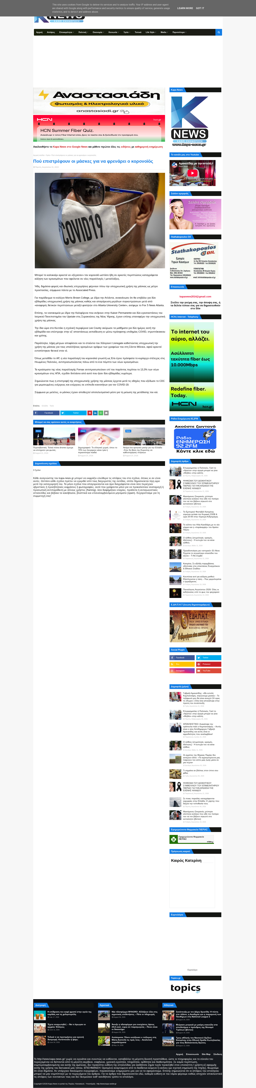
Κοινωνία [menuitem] (113, 32)
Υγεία (48, 155)
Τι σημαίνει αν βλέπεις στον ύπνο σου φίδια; (200, 771)
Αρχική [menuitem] (39, 32)
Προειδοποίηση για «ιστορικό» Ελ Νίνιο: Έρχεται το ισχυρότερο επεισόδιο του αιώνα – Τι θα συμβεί (201, 553)
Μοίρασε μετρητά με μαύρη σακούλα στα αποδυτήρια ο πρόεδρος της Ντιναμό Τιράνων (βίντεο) (197, 1027)
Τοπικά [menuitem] (138, 32)
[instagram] (182, 670)
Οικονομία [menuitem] (97, 32)
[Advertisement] (128, 58)
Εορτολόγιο (192, 970)
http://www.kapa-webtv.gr (106, 1084)
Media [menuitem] (163, 32)
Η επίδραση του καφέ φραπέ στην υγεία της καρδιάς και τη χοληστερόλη (70, 1013)
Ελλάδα (45, 406)
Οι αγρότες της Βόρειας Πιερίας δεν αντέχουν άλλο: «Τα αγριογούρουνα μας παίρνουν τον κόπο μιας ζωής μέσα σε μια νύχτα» (201, 759)
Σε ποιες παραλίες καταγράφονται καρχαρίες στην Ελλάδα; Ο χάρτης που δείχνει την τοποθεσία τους (201, 801)
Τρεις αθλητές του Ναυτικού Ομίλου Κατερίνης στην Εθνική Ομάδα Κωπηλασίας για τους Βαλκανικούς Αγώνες (198, 1040)
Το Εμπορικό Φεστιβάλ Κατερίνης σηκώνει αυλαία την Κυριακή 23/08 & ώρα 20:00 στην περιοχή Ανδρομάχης (200, 514)
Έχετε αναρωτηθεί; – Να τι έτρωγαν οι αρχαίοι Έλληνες (67, 1025)
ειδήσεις (126, 146)
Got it (200, 8)
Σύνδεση (217, 1054)
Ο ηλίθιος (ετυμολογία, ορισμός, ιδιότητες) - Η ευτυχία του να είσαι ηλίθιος (198, 540)
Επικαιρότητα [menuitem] (65, 32)
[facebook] (182, 657)
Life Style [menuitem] (150, 32)
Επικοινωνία (192, 1054)
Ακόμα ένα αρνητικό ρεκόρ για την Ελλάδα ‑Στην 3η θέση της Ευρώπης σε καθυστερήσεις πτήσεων (142, 450)
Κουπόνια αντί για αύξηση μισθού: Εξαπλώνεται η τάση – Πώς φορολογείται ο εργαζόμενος (202, 579)
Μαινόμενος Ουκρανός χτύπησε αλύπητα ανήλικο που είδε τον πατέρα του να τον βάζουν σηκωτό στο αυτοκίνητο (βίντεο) (201, 500)
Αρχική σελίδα (38, 155)
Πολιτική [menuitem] (82, 32)
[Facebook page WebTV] (208, 677)
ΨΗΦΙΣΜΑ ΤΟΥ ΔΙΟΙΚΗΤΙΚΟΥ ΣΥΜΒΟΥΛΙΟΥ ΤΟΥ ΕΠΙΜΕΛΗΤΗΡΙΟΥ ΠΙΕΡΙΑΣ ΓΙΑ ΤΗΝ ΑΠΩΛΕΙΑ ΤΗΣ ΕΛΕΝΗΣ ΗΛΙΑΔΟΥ (201, 484)
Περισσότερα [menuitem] (179, 32)
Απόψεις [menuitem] (51, 32)
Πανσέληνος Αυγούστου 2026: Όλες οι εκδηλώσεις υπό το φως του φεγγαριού (201, 590)
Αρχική (179, 1054)
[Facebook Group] (182, 677)
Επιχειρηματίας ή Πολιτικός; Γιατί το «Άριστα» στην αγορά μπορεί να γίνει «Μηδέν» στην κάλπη (200, 470)
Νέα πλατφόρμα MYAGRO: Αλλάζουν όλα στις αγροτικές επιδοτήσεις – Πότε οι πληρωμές (134, 1013)
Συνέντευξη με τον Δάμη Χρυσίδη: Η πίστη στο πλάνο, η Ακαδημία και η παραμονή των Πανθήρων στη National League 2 (198, 1014)
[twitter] (208, 657)
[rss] (182, 664)
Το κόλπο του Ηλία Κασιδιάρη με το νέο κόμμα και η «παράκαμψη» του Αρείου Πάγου (201, 527)
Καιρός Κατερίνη (186, 860)
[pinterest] (208, 664)
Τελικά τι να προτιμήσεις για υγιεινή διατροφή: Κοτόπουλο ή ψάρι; (66, 1038)
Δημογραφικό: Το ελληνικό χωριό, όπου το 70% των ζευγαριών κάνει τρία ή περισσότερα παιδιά (97, 450)
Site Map (206, 1054)
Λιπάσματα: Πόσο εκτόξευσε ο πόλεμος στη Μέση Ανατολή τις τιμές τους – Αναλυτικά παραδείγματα (134, 1040)
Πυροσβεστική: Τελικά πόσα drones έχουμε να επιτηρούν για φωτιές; (53, 448)
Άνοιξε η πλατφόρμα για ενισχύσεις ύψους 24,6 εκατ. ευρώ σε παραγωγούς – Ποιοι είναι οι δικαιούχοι (134, 1027)
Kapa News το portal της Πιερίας (61, 1084)
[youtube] (208, 670)
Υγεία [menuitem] (126, 32)
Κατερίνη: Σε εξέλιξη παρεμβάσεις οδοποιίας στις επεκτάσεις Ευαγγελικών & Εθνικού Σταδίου (201, 566)
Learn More (185, 8)
